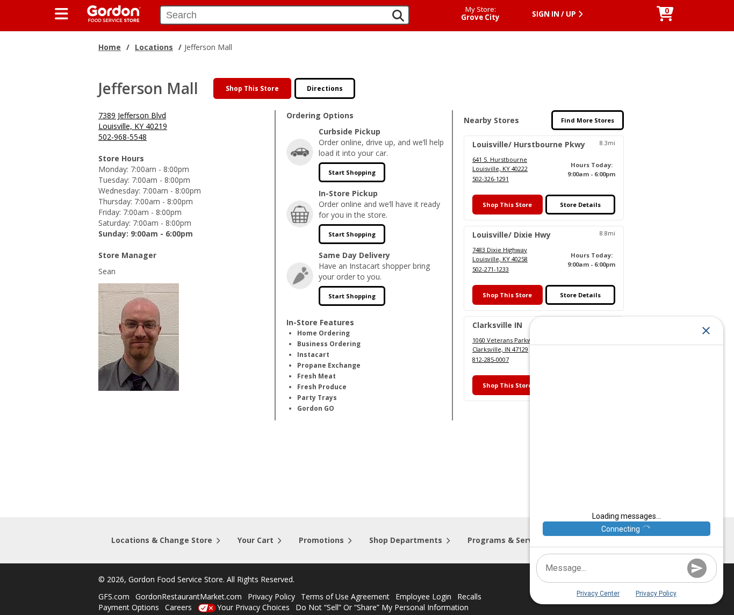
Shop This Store (252, 88)
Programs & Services (507, 540)
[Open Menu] (61, 14)
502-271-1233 (490, 269)
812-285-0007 (490, 359)
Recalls (469, 596)
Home (109, 47)
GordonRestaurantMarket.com (188, 596)
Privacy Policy (271, 596)
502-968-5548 (122, 137)
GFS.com (113, 596)
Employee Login (423, 596)
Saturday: (114, 223)
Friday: (109, 212)
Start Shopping (352, 172)
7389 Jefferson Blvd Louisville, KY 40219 (132, 120)
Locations (154, 47)
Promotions (321, 540)
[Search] (398, 16)
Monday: (113, 169)
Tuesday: (113, 180)
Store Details (580, 205)
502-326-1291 (490, 179)
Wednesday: (119, 190)
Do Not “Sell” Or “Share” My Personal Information (382, 607)
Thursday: (115, 201)
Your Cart (256, 540)
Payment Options (128, 607)
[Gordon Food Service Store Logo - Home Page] (108, 13)
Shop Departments (405, 540)
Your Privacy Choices (253, 607)
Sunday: (113, 233)
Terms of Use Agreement (345, 596)
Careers (178, 607)
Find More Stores (587, 120)
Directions (325, 88)
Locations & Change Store (161, 540)
